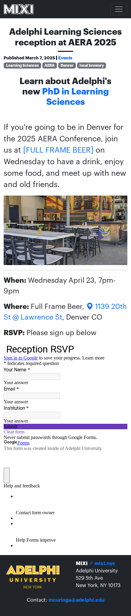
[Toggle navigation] (118, 9)
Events (65, 58)
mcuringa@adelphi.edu (76, 600)
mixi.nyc (104, 563)
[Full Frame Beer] (58, 150)
